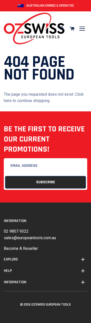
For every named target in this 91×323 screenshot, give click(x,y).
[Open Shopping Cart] (72, 29)
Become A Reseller (21, 248)
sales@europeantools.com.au (30, 237)
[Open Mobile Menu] (82, 29)
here (8, 100)
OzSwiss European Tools (51, 304)
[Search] (62, 29)
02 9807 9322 (16, 231)
